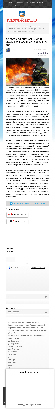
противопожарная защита (16, 95)
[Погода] (13, 267)
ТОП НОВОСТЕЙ (14, 312)
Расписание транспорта (34, 2)
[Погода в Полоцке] (26, 264)
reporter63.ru (13, 352)
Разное (18, 50)
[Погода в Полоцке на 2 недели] (38, 268)
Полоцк (9, 2)
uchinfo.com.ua (13, 349)
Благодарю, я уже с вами (30, 405)
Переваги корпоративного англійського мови (26, 328)
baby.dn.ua (12, 354)
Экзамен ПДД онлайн (14, 6)
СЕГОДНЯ (11, 296)
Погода (10, 259)
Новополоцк (19, 2)
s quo (10, 365)
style (9, 357)
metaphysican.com (15, 346)
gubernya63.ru (13, 344)
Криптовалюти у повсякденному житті (23, 322)
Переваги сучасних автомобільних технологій (26, 325)
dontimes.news (13, 341)
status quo (12, 360)
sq (9, 368)
